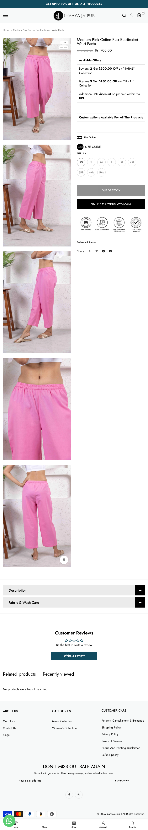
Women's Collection (64, 728)
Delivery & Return (86, 242)
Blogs (6, 735)
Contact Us (9, 728)
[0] (139, 15)
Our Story (9, 721)
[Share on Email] (110, 251)
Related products (19, 674)
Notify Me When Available (111, 204)
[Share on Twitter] (89, 251)
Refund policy (110, 755)
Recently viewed (58, 674)
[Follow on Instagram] (79, 795)
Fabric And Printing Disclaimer (121, 748)
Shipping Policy (111, 727)
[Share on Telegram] (103, 251)
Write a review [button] (74, 656)
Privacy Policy (110, 734)
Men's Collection (62, 721)
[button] (90, 146)
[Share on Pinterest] (96, 251)
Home (6, 30)
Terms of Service (112, 741)
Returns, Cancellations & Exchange (123, 720)
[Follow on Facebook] (69, 795)
